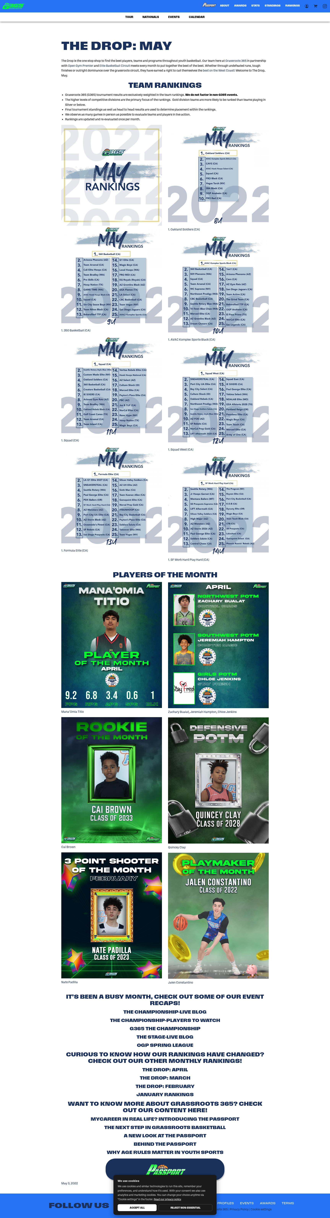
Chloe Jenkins (227, 712)
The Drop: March (165, 1077)
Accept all (137, 1207)
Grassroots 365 (236, 60)
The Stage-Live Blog (165, 1036)
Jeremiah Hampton (203, 712)
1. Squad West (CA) (180, 449)
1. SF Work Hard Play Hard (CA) (188, 559)
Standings (273, 5)
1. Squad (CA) (70, 440)
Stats (255, 5)
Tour (129, 17)
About (224, 5)
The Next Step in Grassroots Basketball (165, 1127)
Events (174, 17)
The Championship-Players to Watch (165, 1020)
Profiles (225, 1203)
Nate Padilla (69, 982)
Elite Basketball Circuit (114, 65)
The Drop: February (165, 1086)
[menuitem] (209, 6)
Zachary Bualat (178, 712)
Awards (240, 5)
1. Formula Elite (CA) (74, 550)
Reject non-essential (186, 1207)
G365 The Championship (165, 1028)
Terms (288, 1203)
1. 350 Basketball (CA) (75, 330)
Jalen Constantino (180, 982)
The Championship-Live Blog (165, 1011)
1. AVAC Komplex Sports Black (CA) (191, 339)
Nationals (150, 17)
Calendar (197, 17)
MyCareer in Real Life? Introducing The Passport (165, 1118)
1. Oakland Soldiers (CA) (184, 229)
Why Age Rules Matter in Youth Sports (165, 1152)
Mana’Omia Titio (72, 711)
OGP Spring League (165, 1045)
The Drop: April (165, 1069)
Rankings (292, 5)
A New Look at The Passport (165, 1135)
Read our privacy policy (167, 1199)
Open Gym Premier (80, 65)
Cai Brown (68, 847)
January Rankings (165, 1094)
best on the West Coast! (219, 70)
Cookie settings (261, 1209)
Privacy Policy (239, 1209)
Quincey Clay (177, 847)
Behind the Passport (165, 1144)
